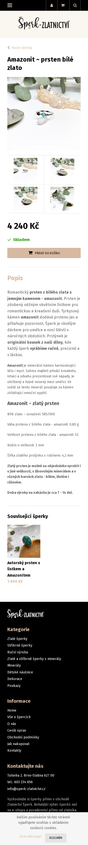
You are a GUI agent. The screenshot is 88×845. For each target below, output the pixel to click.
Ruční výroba (22, 48)
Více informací (30, 836)
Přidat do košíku (47, 253)
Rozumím (55, 838)
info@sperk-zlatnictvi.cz (26, 789)
